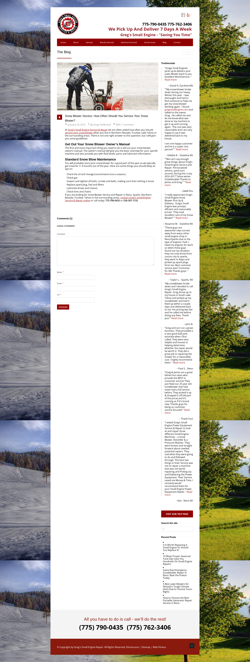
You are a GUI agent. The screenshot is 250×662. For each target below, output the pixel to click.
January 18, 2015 (77, 124)
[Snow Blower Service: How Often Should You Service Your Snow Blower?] (107, 86)
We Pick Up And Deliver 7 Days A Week (150, 29)
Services (89, 42)
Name (60, 272)
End (190, 52)
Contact (177, 42)
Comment (61, 234)
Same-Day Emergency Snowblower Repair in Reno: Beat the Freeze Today (175, 574)
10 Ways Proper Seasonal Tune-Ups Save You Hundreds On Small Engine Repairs (177, 560)
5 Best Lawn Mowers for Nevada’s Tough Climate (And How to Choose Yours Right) (177, 588)
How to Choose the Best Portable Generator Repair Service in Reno (177, 600)
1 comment (127, 124)
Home (63, 42)
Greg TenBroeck (102, 124)
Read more (171, 79)
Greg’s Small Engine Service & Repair (88, 129)
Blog (164, 42)
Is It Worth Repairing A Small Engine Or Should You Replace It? (175, 547)
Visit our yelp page (177, 514)
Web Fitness (159, 647)
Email (60, 283)
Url (59, 294)
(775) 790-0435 (101, 627)
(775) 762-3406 (149, 627)
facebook (183, 15)
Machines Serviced (129, 42)
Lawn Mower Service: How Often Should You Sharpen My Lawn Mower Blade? (185, 52)
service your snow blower (79, 132)
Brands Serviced (107, 42)
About (76, 42)
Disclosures (132, 647)
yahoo (188, 15)
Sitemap (145, 647)
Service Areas (149, 42)
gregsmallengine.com (176, 109)
